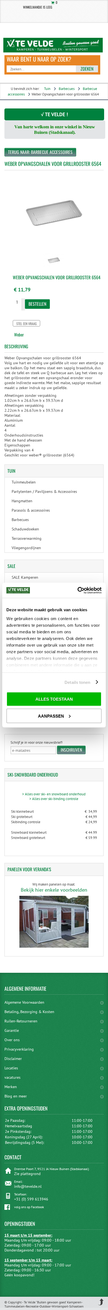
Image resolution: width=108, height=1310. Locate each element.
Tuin (47, 88)
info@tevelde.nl (28, 1186)
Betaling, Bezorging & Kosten (29, 1011)
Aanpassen (51, 715)
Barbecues (66, 88)
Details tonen (77, 682)
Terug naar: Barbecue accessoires (40, 152)
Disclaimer (13, 1058)
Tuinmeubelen (24, 482)
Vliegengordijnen (26, 547)
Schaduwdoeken (25, 529)
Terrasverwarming (27, 538)
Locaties (11, 1067)
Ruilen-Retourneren (20, 1021)
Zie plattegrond (27, 1173)
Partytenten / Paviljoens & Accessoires (44, 491)
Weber (19, 334)
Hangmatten (22, 500)
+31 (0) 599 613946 (31, 1199)
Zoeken (87, 68)
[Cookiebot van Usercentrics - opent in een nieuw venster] (78, 590)
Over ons (12, 1039)
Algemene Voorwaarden (24, 1002)
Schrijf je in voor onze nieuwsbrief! (37, 742)
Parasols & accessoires (31, 510)
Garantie (11, 1030)
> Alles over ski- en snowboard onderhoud (54, 794)
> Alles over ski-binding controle (53, 798)
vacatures (12, 1077)
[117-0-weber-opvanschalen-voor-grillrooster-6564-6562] (53, 268)
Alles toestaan (54, 699)
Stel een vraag (26, 323)
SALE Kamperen (25, 577)
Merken (10, 1086)
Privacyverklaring (19, 1049)
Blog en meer (15, 1096)
